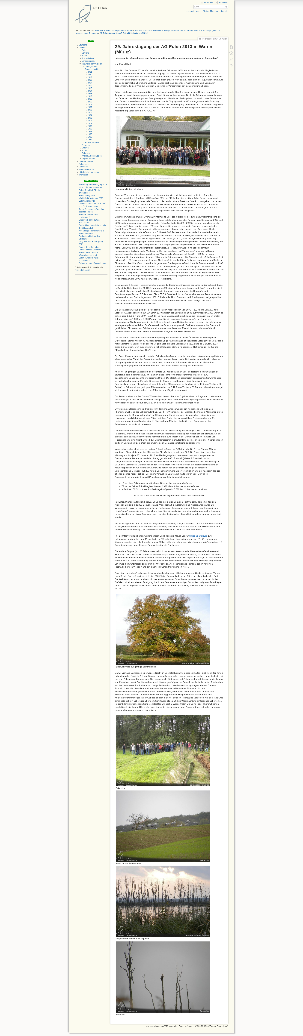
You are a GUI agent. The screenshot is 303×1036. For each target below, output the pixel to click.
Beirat (84, 56)
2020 (90, 75)
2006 (90, 110)
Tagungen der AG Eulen (92, 64)
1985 (90, 139)
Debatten (86, 153)
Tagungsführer (91, 66)
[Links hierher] (231, 59)
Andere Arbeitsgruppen (92, 156)
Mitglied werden (88, 158)
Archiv (84, 150)
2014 (90, 91)
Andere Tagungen (92, 142)
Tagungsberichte (92, 69)
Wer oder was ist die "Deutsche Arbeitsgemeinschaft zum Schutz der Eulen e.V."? (169, 30)
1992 (90, 134)
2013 (90, 93)
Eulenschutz (84, 164)
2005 (90, 112)
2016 (90, 85)
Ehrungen (86, 145)
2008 (90, 104)
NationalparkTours (198, 536)
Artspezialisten (88, 58)
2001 (90, 123)
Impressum (83, 175)
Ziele (84, 50)
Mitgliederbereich (82, 270)
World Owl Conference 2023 (91, 198)
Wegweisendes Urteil (88, 255)
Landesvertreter (88, 61)
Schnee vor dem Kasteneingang (93, 263)
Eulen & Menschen (87, 169)
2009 (90, 102)
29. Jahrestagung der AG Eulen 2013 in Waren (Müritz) (124, 33)
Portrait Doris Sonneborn (89, 247)
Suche (226, 7)
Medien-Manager (210, 11)
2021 (90, 72)
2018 (90, 80)
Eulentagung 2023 (87, 201)
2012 (90, 96)
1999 (90, 129)
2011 (90, 99)
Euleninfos (83, 167)
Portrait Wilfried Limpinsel (90, 250)
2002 (90, 121)
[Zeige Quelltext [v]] (231, 47)
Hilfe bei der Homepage (89, 172)
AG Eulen (83, 47)
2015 (90, 88)
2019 (90, 77)
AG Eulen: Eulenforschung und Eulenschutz (114, 30)
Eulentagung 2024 (87, 195)
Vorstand (85, 53)
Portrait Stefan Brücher (88, 252)
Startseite (83, 45)
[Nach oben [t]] (231, 65)
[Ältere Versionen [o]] (231, 53)
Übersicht (224, 11)
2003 (90, 118)
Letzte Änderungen (193, 11)
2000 (90, 126)
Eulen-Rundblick (86, 161)
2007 (90, 107)
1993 (90, 131)
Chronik (85, 148)
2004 (90, 115)
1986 (90, 137)
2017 (90, 83)
